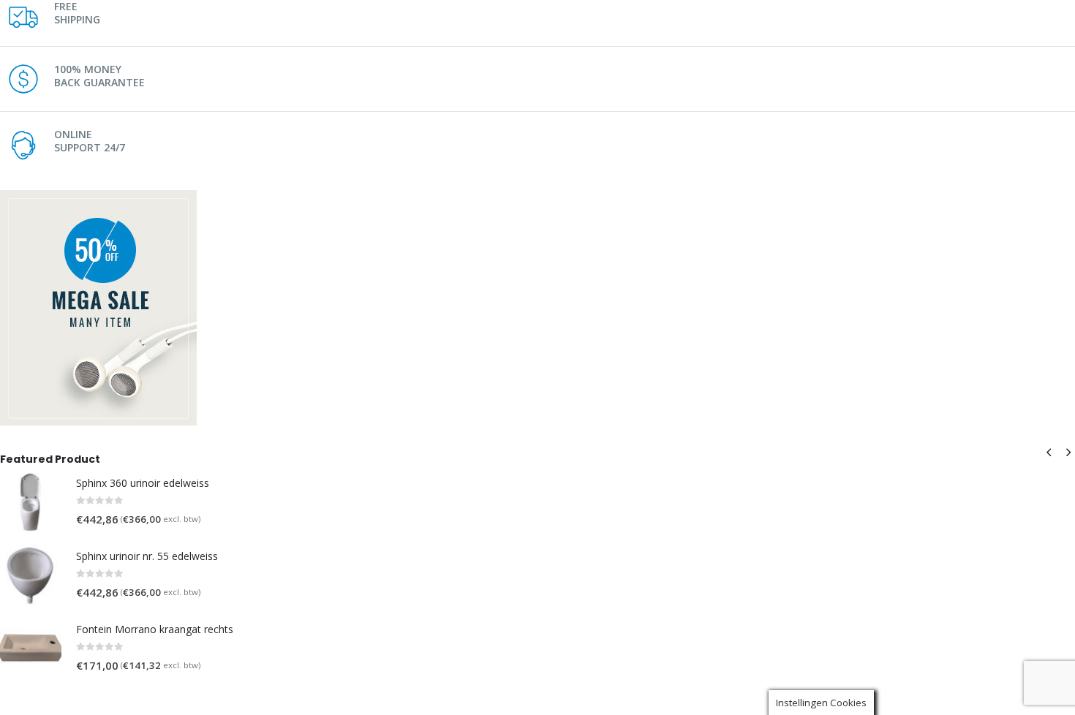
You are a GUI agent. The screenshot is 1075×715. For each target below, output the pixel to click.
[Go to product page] (30, 501)
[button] (1048, 452)
